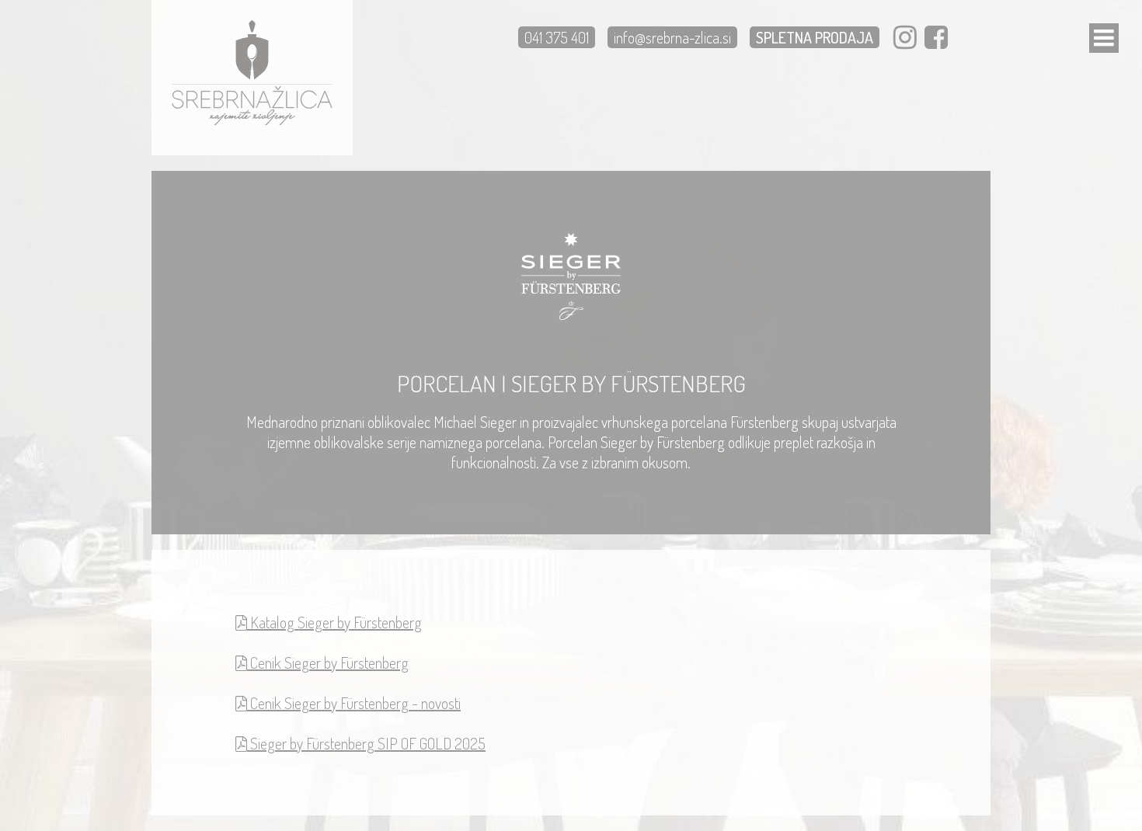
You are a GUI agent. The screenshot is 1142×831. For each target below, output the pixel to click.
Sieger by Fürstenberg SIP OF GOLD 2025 (366, 743)
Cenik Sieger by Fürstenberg (328, 662)
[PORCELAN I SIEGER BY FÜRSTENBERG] (252, 121)
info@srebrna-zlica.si (672, 37)
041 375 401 (556, 37)
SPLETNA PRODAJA (814, 37)
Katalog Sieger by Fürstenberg (334, 622)
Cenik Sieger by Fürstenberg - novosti (354, 703)
